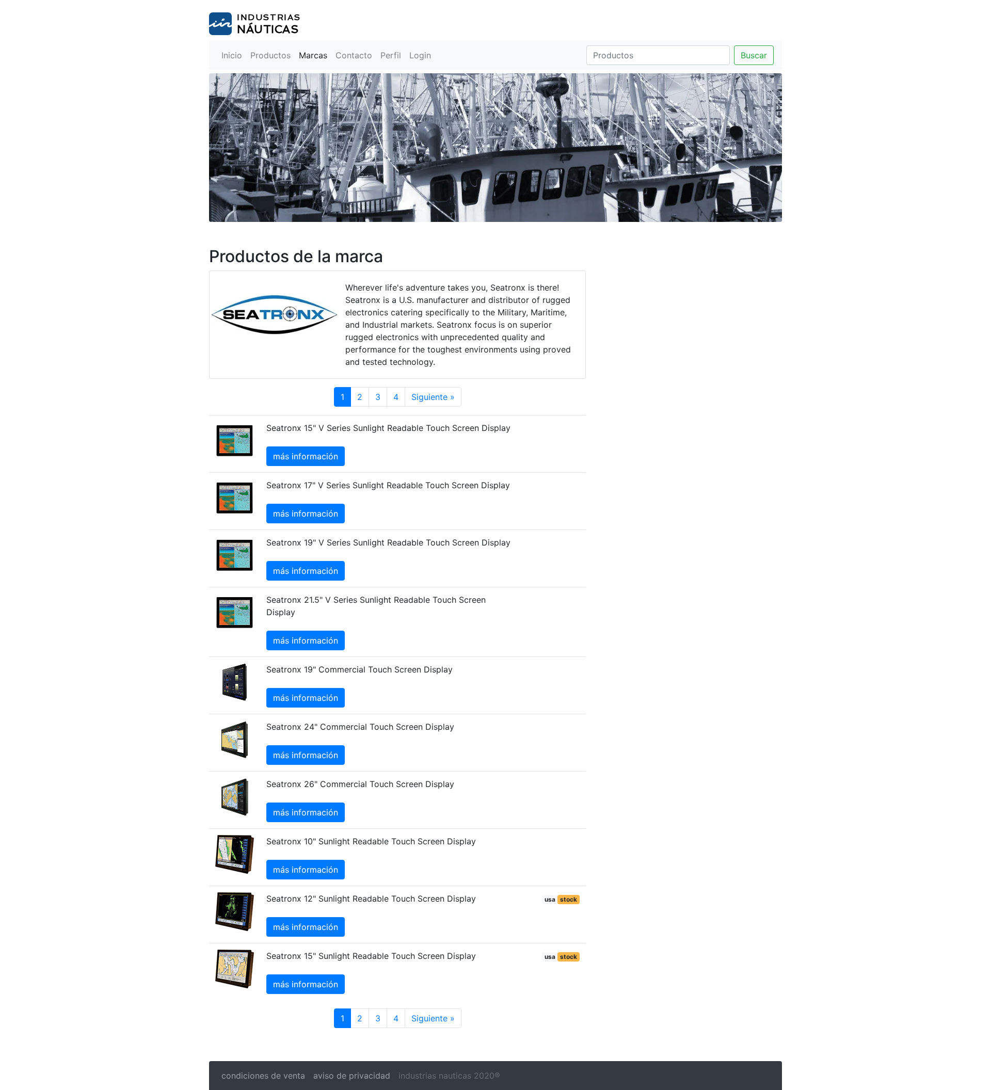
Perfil (390, 55)
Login (420, 55)
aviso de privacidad (351, 1075)
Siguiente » (433, 397)
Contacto (353, 55)
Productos (270, 55)
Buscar (754, 55)
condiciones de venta (263, 1075)
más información (305, 456)
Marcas (313, 55)
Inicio (231, 55)
